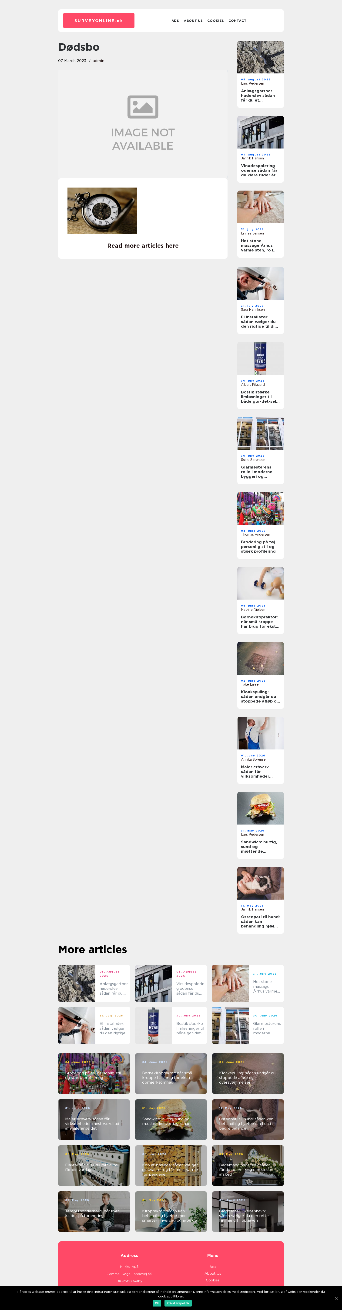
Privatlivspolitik (178, 1303)
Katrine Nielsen (253, 609)
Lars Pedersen (252, 83)
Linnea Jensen (252, 233)
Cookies (215, 21)
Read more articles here (143, 245)
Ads (175, 21)
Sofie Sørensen (253, 459)
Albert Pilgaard (253, 384)
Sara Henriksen (253, 309)
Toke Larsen (251, 684)
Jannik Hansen (252, 158)
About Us (193, 21)
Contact (237, 21)
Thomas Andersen (255, 534)
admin (98, 61)
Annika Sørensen (254, 759)
